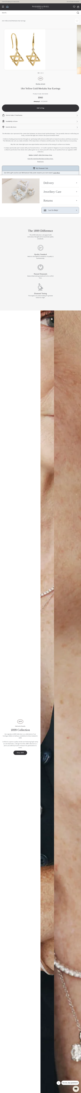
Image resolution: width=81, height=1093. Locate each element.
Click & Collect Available (73, 1)
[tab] (38, 72)
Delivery (48, 182)
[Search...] (78, 12)
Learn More (56, 173)
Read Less (40, 162)
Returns (48, 200)
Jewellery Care (52, 191)
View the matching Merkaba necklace (40, 159)
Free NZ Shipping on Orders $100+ (10, 1)
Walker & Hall (40, 84)
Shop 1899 (20, 753)
